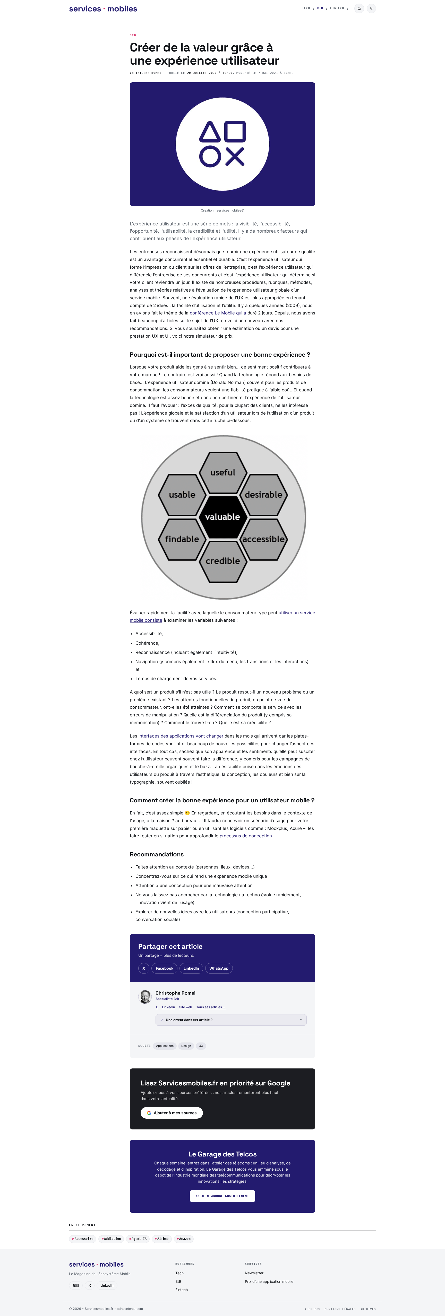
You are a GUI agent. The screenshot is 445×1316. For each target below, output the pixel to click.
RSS (76, 1285)
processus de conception (246, 835)
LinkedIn (191, 968)
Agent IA (139, 1239)
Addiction (112, 1239)
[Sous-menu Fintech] (347, 8)
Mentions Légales (340, 1309)
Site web (185, 1007)
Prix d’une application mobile (269, 1281)
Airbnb (162, 1239)
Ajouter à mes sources (175, 1112)
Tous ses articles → (211, 1007)
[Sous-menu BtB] (326, 8)
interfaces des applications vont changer (181, 736)
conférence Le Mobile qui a (218, 312)
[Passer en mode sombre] (371, 8)
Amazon (184, 1239)
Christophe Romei (145, 73)
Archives (368, 1309)
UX (201, 1046)
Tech (306, 8)
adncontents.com (130, 1309)
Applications (165, 1046)
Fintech (337, 8)
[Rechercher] (359, 8)
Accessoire (84, 1239)
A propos (312, 1309)
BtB (320, 8)
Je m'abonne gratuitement (225, 1196)
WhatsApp (218, 968)
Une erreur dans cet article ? (189, 1020)
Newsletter (254, 1273)
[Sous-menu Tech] (313, 8)
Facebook (164, 968)
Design (186, 1046)
